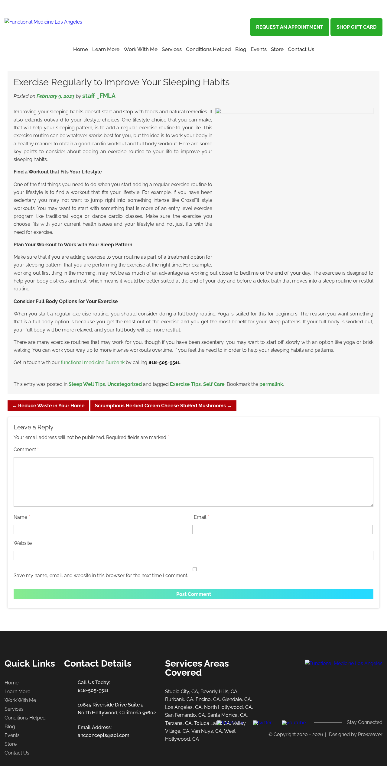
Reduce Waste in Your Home (48, 406)
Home (80, 49)
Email (201, 517)
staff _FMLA (98, 95)
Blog (240, 49)
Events (259, 49)
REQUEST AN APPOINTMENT (289, 27)
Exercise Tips (185, 384)
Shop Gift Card (356, 27)
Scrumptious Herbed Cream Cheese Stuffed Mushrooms (163, 406)
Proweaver (370, 734)
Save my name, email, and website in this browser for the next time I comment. (101, 575)
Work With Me (141, 49)
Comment (26, 449)
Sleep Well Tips (87, 384)
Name (22, 517)
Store (277, 49)
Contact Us (301, 49)
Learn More (17, 691)
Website (23, 543)
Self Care (214, 384)
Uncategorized (124, 384)
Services (172, 49)
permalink (271, 384)
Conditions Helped (208, 49)
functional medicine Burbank (93, 362)
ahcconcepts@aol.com (103, 735)
